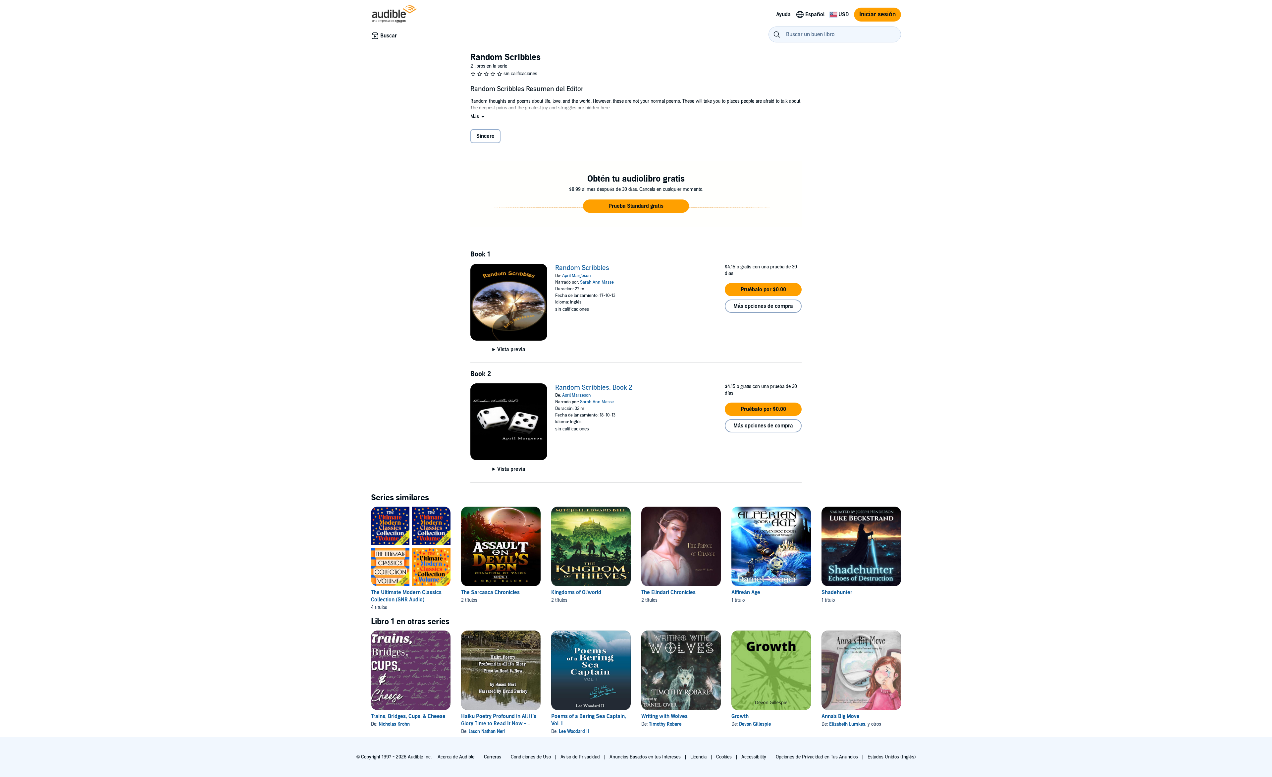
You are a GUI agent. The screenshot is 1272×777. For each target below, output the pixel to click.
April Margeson (576, 275)
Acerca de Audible (456, 757)
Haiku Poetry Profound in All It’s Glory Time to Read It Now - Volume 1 (498, 723)
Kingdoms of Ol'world (576, 592)
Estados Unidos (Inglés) (892, 757)
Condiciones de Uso (531, 757)
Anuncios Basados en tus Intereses (645, 757)
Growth (740, 716)
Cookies (724, 757)
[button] (478, 116)
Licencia (698, 757)
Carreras (492, 757)
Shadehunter (837, 592)
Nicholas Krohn (394, 724)
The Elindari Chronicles (668, 592)
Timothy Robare (665, 724)
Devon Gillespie (755, 724)
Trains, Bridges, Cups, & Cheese (408, 716)
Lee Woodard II (574, 731)
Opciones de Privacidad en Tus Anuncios (817, 757)
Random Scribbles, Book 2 (593, 388)
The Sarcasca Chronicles (490, 592)
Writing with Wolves (664, 716)
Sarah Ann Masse (597, 282)
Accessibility (753, 757)
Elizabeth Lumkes (847, 724)
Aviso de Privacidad (580, 757)
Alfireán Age (745, 592)
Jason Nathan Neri (487, 731)
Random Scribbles (582, 268)
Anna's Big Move (841, 716)
